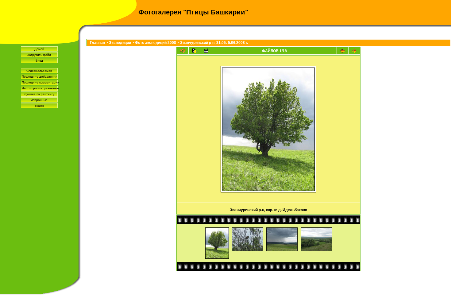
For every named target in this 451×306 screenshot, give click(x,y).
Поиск (39, 105)
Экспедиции (120, 43)
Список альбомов (39, 70)
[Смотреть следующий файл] (354, 50)
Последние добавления (39, 76)
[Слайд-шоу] (206, 50)
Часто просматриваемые (40, 88)
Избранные (39, 100)
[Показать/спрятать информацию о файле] (194, 50)
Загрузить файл (39, 54)
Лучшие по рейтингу (39, 94)
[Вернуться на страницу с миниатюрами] (182, 50)
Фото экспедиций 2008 (155, 43)
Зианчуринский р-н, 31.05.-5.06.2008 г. (214, 43)
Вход (39, 60)
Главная (97, 43)
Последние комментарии (40, 82)
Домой (39, 49)
